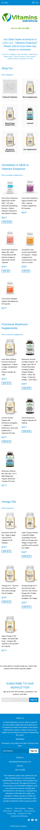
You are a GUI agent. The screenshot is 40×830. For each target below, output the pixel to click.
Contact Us (5, 54)
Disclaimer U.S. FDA (26, 59)
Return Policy (33, 54)
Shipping (12, 54)
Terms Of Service (19, 56)
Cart (36, 2)
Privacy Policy (30, 56)
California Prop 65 (12, 59)
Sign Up (34, 700)
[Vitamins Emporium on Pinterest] (36, 820)
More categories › (8, 75)
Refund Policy (8, 56)
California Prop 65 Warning (19, 816)
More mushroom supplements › (13, 334)
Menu (6, 2)
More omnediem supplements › (12, 175)
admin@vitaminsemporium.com (20, 762)
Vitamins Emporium (21, 826)
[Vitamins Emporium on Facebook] (32, 820)
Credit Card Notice (22, 54)
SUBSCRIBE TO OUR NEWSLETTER (20, 685)
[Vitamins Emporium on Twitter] (29, 820)
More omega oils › (8, 508)
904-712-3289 (20, 770)
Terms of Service (29, 811)
